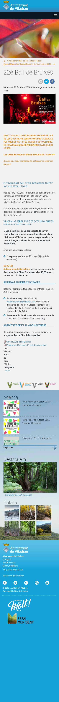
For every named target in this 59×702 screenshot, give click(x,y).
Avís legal (7, 591)
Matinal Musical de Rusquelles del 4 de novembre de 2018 (27, 64)
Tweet (46, 81)
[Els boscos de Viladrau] (27, 519)
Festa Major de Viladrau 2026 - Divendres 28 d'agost (36, 403)
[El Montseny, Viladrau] (43, 535)
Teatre (6, 370)
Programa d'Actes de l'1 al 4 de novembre (26, 345)
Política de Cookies (20, 591)
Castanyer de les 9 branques (18, 495)
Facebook (52, 81)
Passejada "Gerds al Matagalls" (37, 438)
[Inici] (15, 5)
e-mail (40, 81)
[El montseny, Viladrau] (12, 519)
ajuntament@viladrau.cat (13, 576)
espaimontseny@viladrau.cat (21, 301)
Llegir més (8, 447)
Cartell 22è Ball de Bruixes (18, 342)
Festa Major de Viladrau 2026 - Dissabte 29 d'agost (36, 421)
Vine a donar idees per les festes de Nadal (24, 61)
